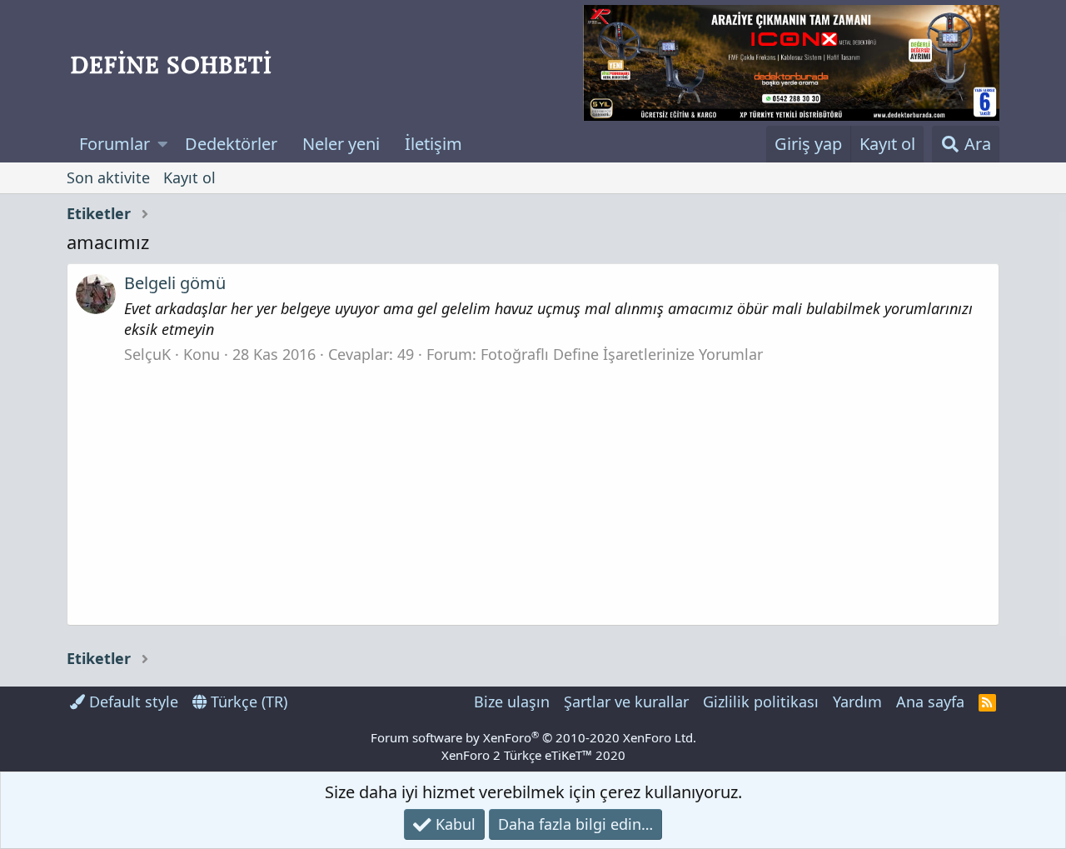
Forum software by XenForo (533, 737)
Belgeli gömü (175, 283)
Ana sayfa (930, 702)
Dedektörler (231, 143)
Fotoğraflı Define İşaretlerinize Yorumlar (622, 354)
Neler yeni (341, 143)
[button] (162, 144)
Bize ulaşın (512, 702)
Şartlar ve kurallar (626, 702)
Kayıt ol (189, 177)
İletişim (433, 143)
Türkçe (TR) (247, 702)
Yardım (857, 702)
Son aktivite (108, 177)
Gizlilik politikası (761, 702)
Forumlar (114, 143)
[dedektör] (791, 63)
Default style (131, 702)
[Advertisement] (533, 490)
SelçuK (147, 354)
